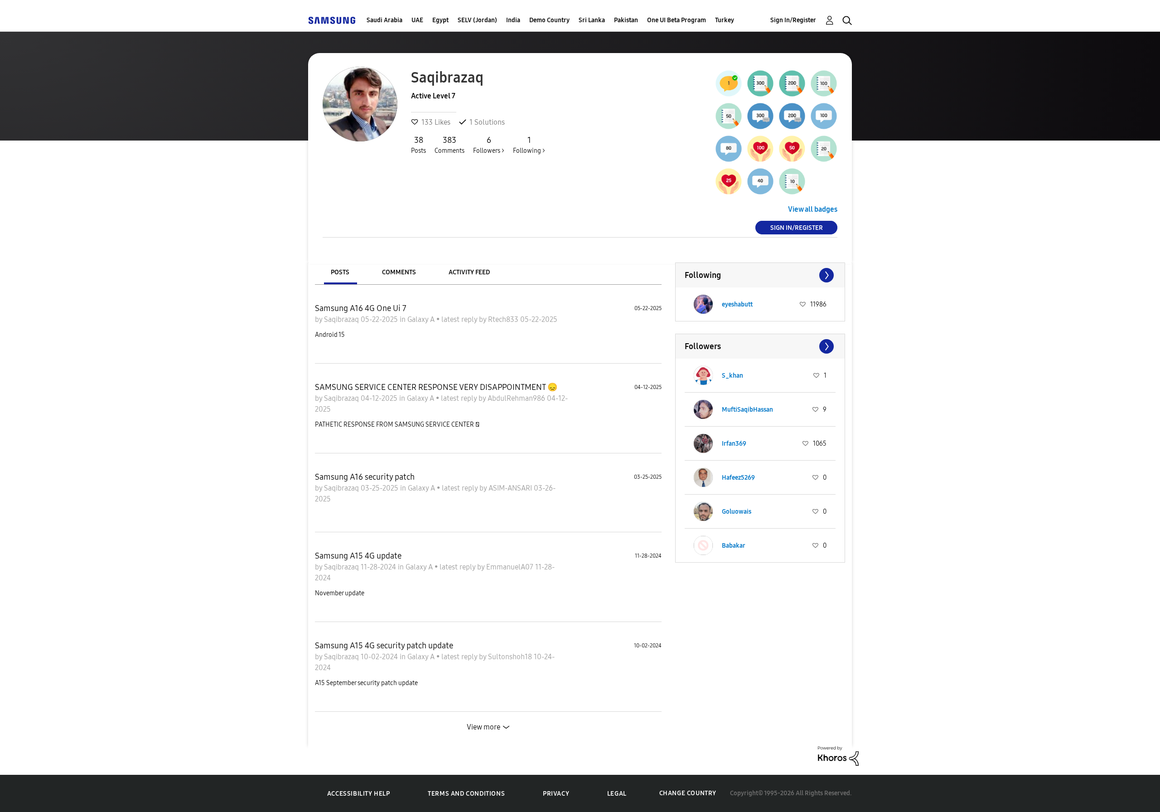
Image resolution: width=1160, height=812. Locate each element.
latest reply (460, 319)
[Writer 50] (728, 116)
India (513, 20)
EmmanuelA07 (510, 567)
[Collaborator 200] (792, 116)
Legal (617, 793)
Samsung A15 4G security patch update (384, 646)
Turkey (724, 20)
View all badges (812, 209)
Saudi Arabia (384, 20)
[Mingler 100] (823, 116)
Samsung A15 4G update (358, 556)
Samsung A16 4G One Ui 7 (360, 308)
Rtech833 (504, 319)
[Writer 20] (823, 148)
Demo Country (549, 20)
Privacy (556, 793)
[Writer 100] (823, 83)
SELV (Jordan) (477, 20)
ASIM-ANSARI (511, 488)
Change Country (687, 793)
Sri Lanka (592, 20)
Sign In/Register (793, 20)
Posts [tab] (340, 272)
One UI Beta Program (676, 20)
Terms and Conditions (466, 793)
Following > (529, 145)
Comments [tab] (399, 272)
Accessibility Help (358, 793)
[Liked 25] (728, 181)
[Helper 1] (728, 83)
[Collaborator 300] (760, 116)
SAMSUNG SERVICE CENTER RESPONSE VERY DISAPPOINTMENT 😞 (436, 387)
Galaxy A (421, 319)
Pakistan (626, 20)
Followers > (488, 145)
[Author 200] (792, 83)
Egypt (440, 20)
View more (483, 727)
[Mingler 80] (728, 148)
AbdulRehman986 (517, 398)
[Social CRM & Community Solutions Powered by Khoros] (838, 755)
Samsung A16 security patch (365, 477)
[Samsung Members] (331, 20)
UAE (417, 20)
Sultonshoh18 (511, 656)
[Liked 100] (760, 148)
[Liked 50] (792, 148)
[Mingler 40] (760, 181)
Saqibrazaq (342, 319)
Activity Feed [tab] (469, 272)
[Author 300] (760, 83)
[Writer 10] (792, 181)
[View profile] (703, 304)
